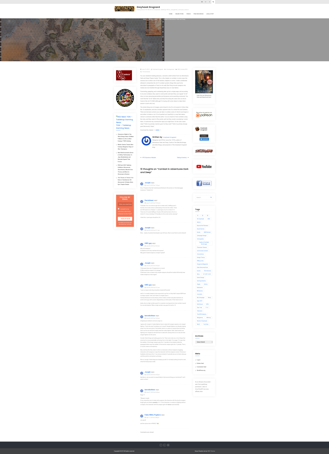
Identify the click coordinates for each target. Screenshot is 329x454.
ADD (178, 69)
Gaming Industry (201, 281)
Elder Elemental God (202, 267)
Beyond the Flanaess (202, 225)
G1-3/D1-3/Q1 (207, 274)
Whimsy (208, 317)
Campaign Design (201, 235)
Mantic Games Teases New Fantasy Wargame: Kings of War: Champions (125, 147)
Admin (199, 222)
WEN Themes (211, 451)
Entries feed (200, 363)
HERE (157, 130)
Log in (198, 360)
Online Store (179, 14)
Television (199, 311)
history (206, 284)
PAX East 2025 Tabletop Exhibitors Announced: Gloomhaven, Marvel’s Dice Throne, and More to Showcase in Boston (125, 169)
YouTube (205, 324)
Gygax (198, 284)
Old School (200, 304)
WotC (198, 324)
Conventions (200, 254)
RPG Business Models (149, 157)
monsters (199, 294)
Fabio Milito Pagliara (153, 415)
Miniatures (200, 291)
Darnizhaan (149, 200)
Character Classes (202, 247)
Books (198, 232)
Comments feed (201, 367)
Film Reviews (207, 270)
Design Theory (201, 257)
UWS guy (148, 243)
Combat (182, 69)
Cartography (200, 239)
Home (170, 14)
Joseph (147, 183)
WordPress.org (201, 370)
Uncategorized (170, 69)
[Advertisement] (164, 33)
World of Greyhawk (202, 321)
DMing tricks (200, 260)
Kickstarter (200, 287)
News (209, 297)
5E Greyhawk (200, 219)
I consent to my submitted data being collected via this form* (125, 211)
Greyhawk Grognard (148, 7)
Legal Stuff (210, 14)
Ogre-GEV (199, 301)
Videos (188, 14)
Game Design (200, 277)
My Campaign (200, 297)
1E (197, 215)
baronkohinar (150, 316)
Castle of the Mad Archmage (204, 243)
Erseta (198, 270)
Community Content (202, 250)
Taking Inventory (182, 157)
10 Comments (146, 71)
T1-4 (207, 307)
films (198, 274)
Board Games (200, 229)
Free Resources (198, 14)
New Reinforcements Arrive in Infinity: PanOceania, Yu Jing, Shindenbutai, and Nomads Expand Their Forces (125, 157)
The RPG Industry (201, 314)
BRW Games (207, 232)
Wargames (200, 317)
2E (202, 215)
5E (207, 215)
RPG (186, 69)
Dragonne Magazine (202, 264)
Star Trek (199, 307)
